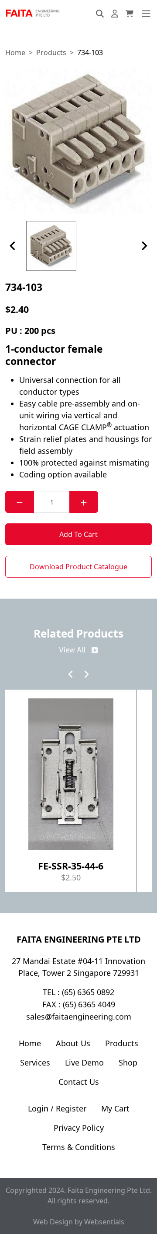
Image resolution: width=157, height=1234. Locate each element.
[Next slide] (144, 246)
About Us (73, 1043)
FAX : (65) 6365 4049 (78, 1004)
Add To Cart (78, 534)
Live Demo (84, 1062)
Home (30, 1043)
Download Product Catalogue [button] (78, 566)
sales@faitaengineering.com (78, 1016)
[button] (78, 141)
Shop (128, 1062)
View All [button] (72, 650)
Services (35, 1062)
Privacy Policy (79, 1127)
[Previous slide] (13, 246)
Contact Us (78, 1081)
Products (121, 1043)
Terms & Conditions (78, 1147)
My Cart (115, 1108)
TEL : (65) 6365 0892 (78, 992)
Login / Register (57, 1108)
